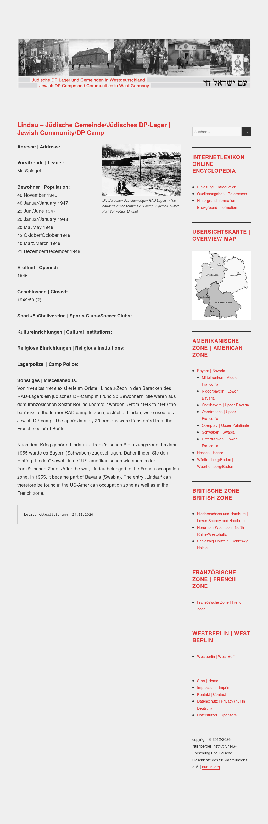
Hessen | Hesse (210, 452)
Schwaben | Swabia (218, 432)
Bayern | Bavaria (211, 370)
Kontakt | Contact (211, 694)
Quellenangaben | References (222, 193)
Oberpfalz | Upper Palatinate (225, 425)
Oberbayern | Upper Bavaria (225, 404)
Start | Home (207, 680)
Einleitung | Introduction (216, 186)
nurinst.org (211, 766)
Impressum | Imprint (213, 687)
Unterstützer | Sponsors (217, 715)
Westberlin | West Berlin (217, 656)
